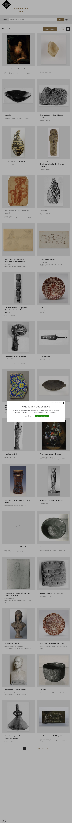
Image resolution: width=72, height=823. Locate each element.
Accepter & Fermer (42, 416)
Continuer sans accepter (56, 403)
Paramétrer (28, 416)
